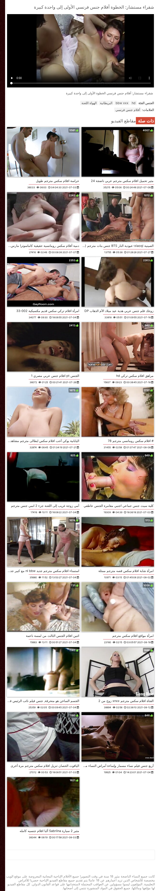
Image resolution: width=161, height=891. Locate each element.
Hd (133, 103)
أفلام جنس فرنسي (127, 110)
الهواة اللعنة (89, 103)
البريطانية (106, 103)
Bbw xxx (122, 103)
